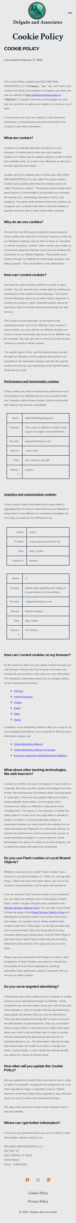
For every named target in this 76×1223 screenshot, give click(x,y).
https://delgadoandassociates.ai (43, 95)
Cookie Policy (38, 1193)
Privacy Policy (38, 1201)
